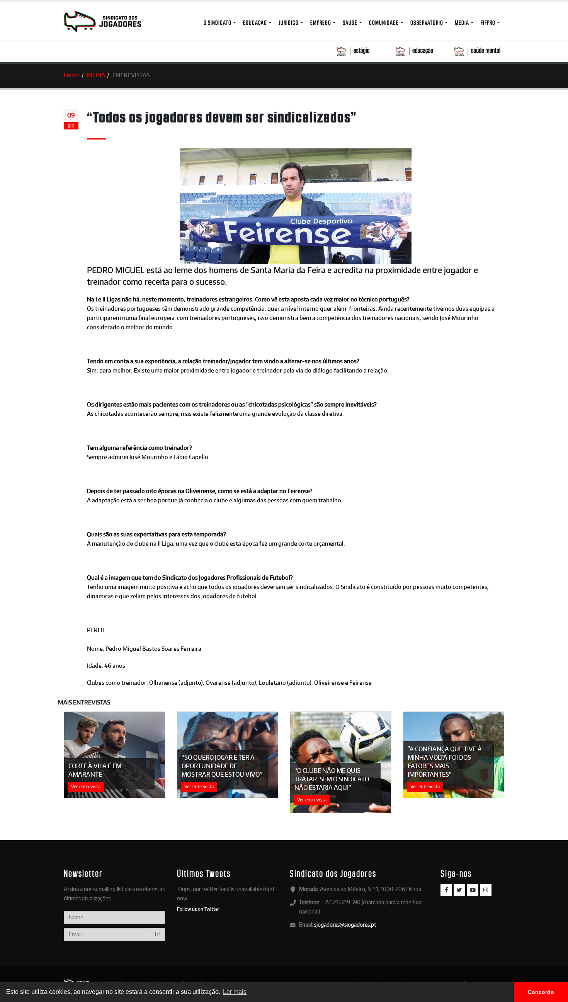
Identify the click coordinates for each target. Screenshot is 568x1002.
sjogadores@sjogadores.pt (345, 924)
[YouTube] (472, 890)
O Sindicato (217, 22)
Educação (255, 22)
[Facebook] (446, 890)
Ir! (157, 934)
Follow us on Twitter (198, 909)
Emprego (320, 22)
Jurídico (289, 22)
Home (72, 75)
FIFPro (488, 22)
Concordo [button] (541, 992)
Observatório (426, 22)
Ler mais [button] (235, 991)
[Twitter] (459, 890)
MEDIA (462, 22)
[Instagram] (485, 890)
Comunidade (384, 22)
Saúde (350, 22)
